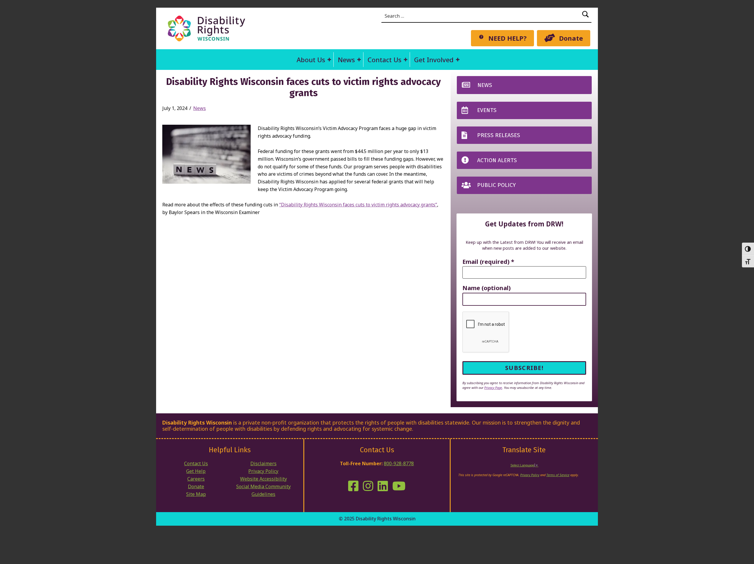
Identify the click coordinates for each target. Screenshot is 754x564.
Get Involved (434, 59)
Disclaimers (263, 463)
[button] (329, 59)
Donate (196, 486)
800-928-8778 (399, 463)
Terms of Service (557, 475)
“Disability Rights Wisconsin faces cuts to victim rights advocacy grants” (358, 204)
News (346, 59)
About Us (311, 59)
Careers (196, 479)
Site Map (196, 494)
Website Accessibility (263, 479)
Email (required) (488, 262)
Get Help (196, 471)
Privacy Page (493, 387)
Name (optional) (486, 288)
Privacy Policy (263, 471)
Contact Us (384, 59)
